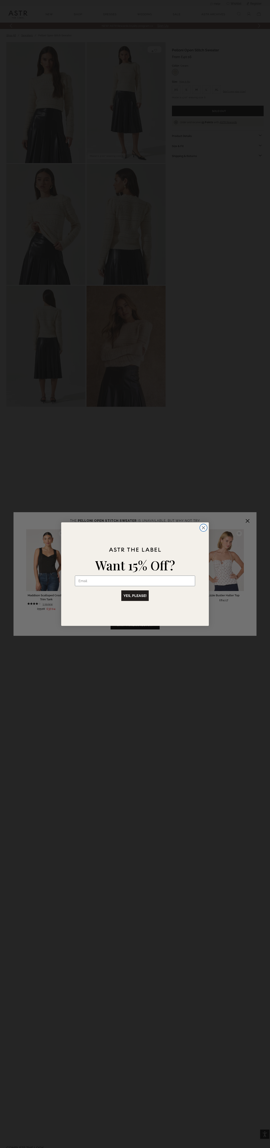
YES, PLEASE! (135, 596)
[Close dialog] (203, 527)
